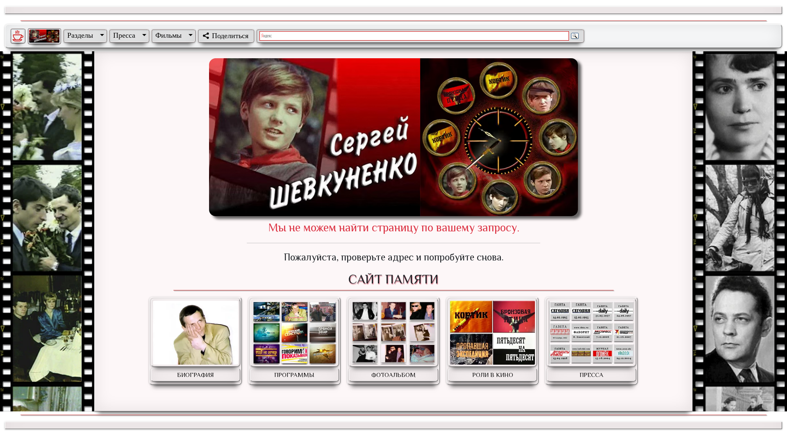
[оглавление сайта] (44, 36)
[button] (84, 35)
